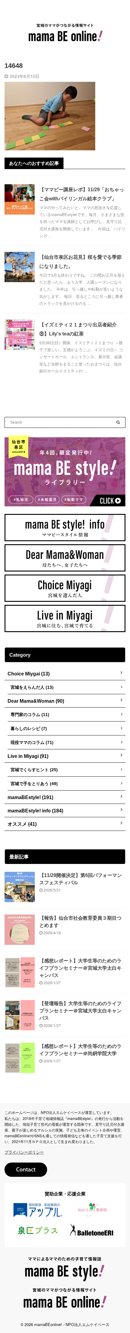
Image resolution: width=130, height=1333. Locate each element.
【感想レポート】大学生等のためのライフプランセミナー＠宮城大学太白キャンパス (80, 968)
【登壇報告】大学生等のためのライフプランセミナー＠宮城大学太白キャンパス (80, 1011)
